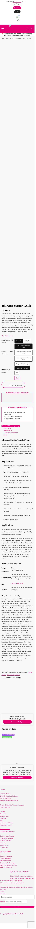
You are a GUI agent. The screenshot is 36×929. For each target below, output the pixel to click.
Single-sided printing (22, 364)
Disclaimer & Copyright (7, 863)
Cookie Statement (5, 858)
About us (3, 814)
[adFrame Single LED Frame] (17, 697)
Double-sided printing (22, 368)
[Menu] (5, 28)
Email (2, 901)
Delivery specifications (7, 836)
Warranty (3, 843)
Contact (2, 811)
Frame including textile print (23, 346)
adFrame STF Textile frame (17, 767)
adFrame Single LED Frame (17, 716)
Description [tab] (7, 428)
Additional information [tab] (11, 432)
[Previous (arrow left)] (3, 464)
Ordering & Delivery (6, 838)
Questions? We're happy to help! (11, 426)
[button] (31, 28)
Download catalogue (6, 823)
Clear (17, 378)
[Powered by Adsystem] (24, 300)
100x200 (18, 341)
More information (7, 336)
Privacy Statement (5, 860)
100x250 (27, 341)
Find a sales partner (6, 825)
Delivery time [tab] (8, 430)
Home (3, 38)
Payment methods (5, 840)
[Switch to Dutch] (17, 19)
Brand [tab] (5, 435)
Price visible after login (17, 722)
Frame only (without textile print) (23, 358)
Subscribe (17, 907)
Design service (4, 845)
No (17, 372)
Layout (2, 891)
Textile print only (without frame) (23, 352)
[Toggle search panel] (27, 29)
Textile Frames (9, 38)
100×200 (13, 583)
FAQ (1, 820)
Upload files (4, 847)
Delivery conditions (6, 856)
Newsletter (3, 818)
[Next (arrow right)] (31, 464)
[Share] (23, 2)
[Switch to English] (19, 18)
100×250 (20, 583)
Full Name (3, 894)
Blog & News (4, 816)
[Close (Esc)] (28, 2)
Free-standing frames (20, 38)
